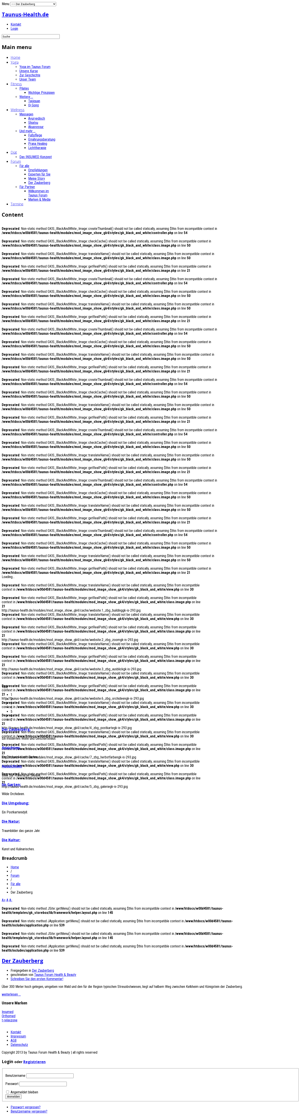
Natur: (11, 821)
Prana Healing (37, 144)
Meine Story (36, 178)
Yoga (15, 62)
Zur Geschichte (29, 75)
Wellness (17, 109)
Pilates (24, 88)
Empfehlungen (38, 170)
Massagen (26, 114)
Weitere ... (26, 97)
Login (14, 28)
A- (10, 900)
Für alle (24, 166)
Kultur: (11, 839)
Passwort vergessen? (26, 1107)
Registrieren (34, 1061)
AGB (14, 1040)
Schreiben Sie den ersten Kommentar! (37, 979)
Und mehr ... (27, 131)
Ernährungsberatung (41, 139)
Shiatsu (33, 123)
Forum (16, 161)
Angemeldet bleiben (24, 1092)
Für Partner (27, 187)
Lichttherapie (37, 148)
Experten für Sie (39, 174)
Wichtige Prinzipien (41, 93)
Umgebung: (15, 803)
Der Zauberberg (39, 183)
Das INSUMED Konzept (35, 157)
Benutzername (15, 1076)
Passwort (12, 1084)
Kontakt (16, 24)
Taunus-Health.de (25, 14)
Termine (17, 204)
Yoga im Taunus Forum (34, 67)
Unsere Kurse (28, 71)
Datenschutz (19, 1045)
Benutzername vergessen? (29, 1111)
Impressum (18, 1036)
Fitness (16, 83)
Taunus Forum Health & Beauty (55, 975)
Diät (14, 152)
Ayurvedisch (36, 118)
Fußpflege (35, 135)
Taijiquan (34, 101)
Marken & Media (39, 199)
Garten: (11, 784)
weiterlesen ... (11, 994)
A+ (4, 900)
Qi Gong (33, 105)
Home (15, 57)
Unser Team (27, 79)
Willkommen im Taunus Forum (38, 193)
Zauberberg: (16, 729)
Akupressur (36, 127)
